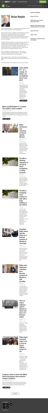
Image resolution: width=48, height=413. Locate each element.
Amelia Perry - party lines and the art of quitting (37, 39)
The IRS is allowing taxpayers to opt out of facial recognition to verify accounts (23, 165)
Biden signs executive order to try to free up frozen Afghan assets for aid (23, 344)
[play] (3, 5)
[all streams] (46, 5)
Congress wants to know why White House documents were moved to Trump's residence (14, 376)
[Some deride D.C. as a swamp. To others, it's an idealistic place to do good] (10, 71)
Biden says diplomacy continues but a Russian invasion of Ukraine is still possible (23, 273)
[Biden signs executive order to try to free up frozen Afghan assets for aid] (10, 340)
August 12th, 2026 (34, 30)
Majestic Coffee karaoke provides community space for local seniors (37, 26)
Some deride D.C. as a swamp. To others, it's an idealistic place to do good (23, 74)
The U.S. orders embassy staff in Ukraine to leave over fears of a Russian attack (23, 309)
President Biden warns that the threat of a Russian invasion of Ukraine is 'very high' (23, 236)
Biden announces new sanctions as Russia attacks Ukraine (23, 131)
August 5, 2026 (33, 34)
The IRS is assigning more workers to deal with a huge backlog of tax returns (23, 198)
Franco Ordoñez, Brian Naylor (22, 139)
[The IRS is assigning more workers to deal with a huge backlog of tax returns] (10, 194)
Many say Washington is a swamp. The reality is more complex (14, 108)
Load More (15, 393)
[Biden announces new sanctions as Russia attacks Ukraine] (10, 128)
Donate (43, 1)
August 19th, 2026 (34, 16)
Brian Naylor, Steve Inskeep (22, 319)
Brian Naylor (4, 110)
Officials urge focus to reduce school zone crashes (36, 21)
